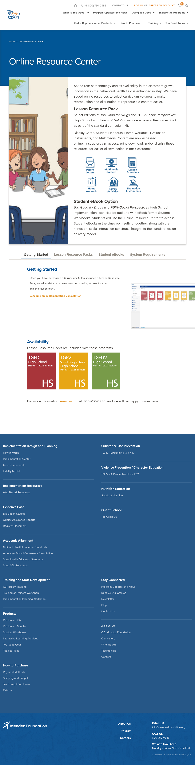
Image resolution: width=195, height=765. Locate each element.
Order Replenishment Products (93, 23)
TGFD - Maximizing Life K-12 (117, 453)
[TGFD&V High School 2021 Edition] (107, 370)
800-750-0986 (160, 738)
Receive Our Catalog (113, 593)
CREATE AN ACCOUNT (162, 5)
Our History (108, 638)
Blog (104, 605)
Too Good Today (175, 23)
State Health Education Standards (23, 559)
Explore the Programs (172, 12)
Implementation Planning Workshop (24, 599)
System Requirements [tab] (147, 254)
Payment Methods (14, 672)
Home (12, 41)
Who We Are (109, 644)
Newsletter (107, 599)
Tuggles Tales (11, 651)
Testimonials (108, 651)
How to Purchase (130, 23)
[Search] (186, 5)
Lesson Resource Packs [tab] (73, 254)
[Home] (75, 5)
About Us (124, 723)
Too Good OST (110, 517)
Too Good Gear (12, 644)
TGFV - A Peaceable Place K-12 (120, 474)
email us (66, 401)
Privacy (126, 730)
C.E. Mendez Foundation (116, 632)
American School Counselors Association (28, 553)
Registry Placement (14, 526)
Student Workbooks (14, 632)
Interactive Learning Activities (20, 638)
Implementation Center (16, 459)
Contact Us (108, 611)
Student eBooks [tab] (111, 254)
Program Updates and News (110, 12)
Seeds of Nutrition (112, 495)
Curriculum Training (14, 587)
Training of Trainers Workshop (21, 593)
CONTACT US (120, 5)
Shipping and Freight (15, 678)
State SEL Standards (15, 565)
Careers (106, 657)
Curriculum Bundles (15, 626)
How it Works (11, 453)
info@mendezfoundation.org (168, 727)
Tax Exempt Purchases (16, 684)
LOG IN (138, 5)
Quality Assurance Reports (19, 520)
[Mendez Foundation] (13, 14)
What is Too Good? (74, 12)
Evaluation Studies (14, 514)
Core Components (14, 465)
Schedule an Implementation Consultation (55, 296)
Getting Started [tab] (36, 254)
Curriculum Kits (12, 620)
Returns (7, 690)
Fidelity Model (11, 471)
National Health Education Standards (25, 547)
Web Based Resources (16, 492)
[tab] (171, 254)
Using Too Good (141, 12)
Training (153, 23)
